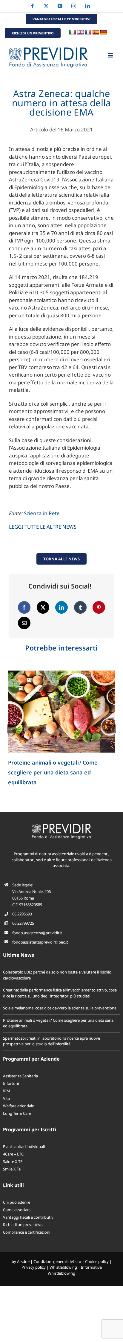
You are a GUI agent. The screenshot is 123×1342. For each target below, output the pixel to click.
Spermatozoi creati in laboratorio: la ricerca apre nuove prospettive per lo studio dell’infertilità (51, 1041)
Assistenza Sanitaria (20, 1076)
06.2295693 (22, 914)
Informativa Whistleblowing (75, 1270)
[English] (80, 32)
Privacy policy (33, 1267)
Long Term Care (17, 1113)
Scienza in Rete (42, 513)
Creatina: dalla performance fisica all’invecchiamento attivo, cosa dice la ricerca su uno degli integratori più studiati (60, 993)
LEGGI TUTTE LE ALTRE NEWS (42, 526)
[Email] (24, 623)
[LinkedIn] (61, 607)
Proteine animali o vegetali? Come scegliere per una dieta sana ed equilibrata (53, 772)
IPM (6, 1091)
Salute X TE (12, 1161)
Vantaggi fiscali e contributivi (28, 1217)
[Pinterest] (99, 607)
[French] (88, 32)
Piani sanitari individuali (24, 1147)
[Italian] (72, 32)
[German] (103, 32)
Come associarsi (17, 1210)
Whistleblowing (63, 1267)
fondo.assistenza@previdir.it (37, 932)
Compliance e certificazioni (26, 1232)
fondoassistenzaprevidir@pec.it (40, 942)
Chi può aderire (16, 1202)
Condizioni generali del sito (57, 1261)
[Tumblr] (80, 607)
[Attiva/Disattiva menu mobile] (111, 55)
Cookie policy (97, 1261)
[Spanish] (95, 32)
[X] (43, 607)
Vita (6, 1098)
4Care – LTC (13, 1154)
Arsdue (23, 1261)
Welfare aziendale (18, 1106)
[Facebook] (24, 607)
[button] (11, 728)
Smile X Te (12, 1169)
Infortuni (11, 1083)
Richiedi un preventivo (23, 1225)
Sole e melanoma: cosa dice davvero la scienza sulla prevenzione (59, 1008)
